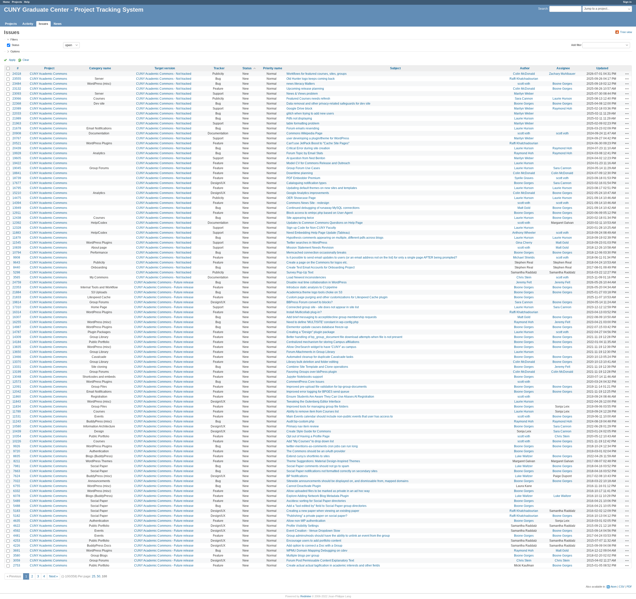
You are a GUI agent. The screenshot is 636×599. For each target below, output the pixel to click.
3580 (16, 555)
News (58, 24)
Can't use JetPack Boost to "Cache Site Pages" (317, 143)
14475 (16, 198)
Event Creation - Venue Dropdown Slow (313, 530)
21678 (16, 128)
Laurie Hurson (562, 98)
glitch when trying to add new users (310, 113)
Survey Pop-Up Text (299, 272)
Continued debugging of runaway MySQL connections (322, 208)
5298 (16, 272)
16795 (16, 188)
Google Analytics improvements (307, 193)
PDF (629, 586)
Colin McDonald (524, 73)
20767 (16, 138)
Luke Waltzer (524, 456)
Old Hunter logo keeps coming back (310, 78)
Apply (12, 59)
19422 (16, 163)
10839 (16, 247)
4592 (16, 530)
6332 (16, 491)
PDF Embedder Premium (303, 178)
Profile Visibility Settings (302, 525)
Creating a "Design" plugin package (310, 332)
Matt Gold (523, 208)
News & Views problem (302, 93)
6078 (16, 496)
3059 (16, 560)
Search (543, 8)
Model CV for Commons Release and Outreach (318, 163)
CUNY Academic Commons (48, 73)
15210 (16, 193)
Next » (53, 576)
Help (27, 1)
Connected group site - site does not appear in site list (322, 307)
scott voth (523, 83)
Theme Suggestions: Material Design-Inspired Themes (323, 461)
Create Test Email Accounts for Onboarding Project (320, 267)
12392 (16, 223)
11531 (16, 416)
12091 (16, 386)
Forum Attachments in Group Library (310, 352)
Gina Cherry (524, 242)
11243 (16, 421)
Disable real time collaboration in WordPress (316, 282)
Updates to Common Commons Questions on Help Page (324, 223)
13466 (16, 357)
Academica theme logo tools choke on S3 (314, 292)
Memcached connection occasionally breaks (316, 252)
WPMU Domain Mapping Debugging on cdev (316, 550)
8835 (16, 456)
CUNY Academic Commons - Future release (164, 282)
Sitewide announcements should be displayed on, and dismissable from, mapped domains (347, 481)
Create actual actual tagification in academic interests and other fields (333, 565)
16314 (16, 312)
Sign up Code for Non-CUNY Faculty (311, 227)
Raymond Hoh (562, 108)
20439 (16, 148)
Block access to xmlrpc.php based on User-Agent (319, 213)
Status (15, 44)
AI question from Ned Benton (305, 158)
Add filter (576, 44)
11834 (16, 406)
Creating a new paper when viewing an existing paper (322, 511)
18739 (16, 178)
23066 (16, 98)
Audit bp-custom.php (300, 421)
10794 (16, 252)
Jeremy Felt (524, 282)
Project (49, 68)
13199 (16, 372)
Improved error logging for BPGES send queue (317, 391)
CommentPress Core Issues (305, 381)
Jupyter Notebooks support (304, 376)
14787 (16, 332)
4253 (16, 540)
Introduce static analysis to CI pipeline (311, 287)
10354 (16, 436)
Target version (165, 68)
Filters (14, 39)
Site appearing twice (300, 218)
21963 (16, 123)
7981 (16, 466)
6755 (16, 486)
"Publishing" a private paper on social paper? (316, 516)
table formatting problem (302, 123)
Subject (395, 68)
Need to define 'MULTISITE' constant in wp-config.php (322, 322)
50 (98, 576)
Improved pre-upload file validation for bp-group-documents (326, 386)
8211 (16, 461)
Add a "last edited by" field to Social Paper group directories (326, 506)
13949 (16, 208)
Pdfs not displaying (299, 118)
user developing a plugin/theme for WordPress (317, 138)
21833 (16, 297)
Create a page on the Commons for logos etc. (317, 262)
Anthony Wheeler (524, 232)
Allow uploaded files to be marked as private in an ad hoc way (328, 491)
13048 (16, 376)
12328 (16, 227)
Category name (100, 68)
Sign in (627, 1)
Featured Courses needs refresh (308, 98)
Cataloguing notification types (306, 183)
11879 (16, 237)
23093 (16, 93)
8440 (16, 267)
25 (93, 576)
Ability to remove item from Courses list (312, 411)
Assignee (563, 68)
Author (525, 68)
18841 (16, 173)
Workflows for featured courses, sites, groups (316, 73)
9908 (16, 257)
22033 (16, 113)
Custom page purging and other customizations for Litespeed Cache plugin (337, 297)
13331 (16, 367)
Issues (43, 24)
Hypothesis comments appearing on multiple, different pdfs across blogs (334, 237)
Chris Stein (524, 277)
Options (15, 51)
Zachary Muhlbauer (562, 73)
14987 (16, 327)
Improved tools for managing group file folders (317, 406)
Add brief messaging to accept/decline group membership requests (331, 317)
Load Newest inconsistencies (306, 277)
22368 (16, 103)
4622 (16, 525)
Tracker (219, 68)
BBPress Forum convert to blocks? (309, 302)
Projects (17, 1)
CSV (621, 586)
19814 (16, 302)
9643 (16, 262)
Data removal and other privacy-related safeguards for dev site (328, 103)
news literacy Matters (300, 83)
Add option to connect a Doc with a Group (314, 545)
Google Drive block (299, 108)
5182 (16, 516)
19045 (16, 168)
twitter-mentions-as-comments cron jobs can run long (322, 446)
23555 (16, 78)
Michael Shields (524, 257)
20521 (16, 143)
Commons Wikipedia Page (304, 133)
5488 (16, 506)
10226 (16, 441)
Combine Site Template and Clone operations (317, 367)
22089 (16, 108)
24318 (16, 73)
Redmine (305, 596)
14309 (16, 337)
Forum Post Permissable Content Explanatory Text (320, 560)
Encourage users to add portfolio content (313, 540)
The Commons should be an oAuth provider (315, 451)
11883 (16, 232)
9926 (16, 446)
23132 (16, 88)
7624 (16, 476)
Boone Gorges (562, 83)
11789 (16, 411)
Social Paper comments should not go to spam (317, 466)
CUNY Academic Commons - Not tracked (163, 73)
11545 (16, 242)
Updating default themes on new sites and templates (321, 188)
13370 (16, 362)
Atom (613, 586)
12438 (16, 218)
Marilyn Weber (524, 93)
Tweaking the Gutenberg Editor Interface (313, 401)
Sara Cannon (524, 98)
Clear (26, 59)
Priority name (272, 68)
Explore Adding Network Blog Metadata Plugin (317, 496)
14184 (16, 342)
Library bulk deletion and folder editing (312, 362)
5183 (16, 511)
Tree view (626, 32)
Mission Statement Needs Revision (310, 247)
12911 (16, 213)
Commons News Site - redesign (307, 203)
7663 (16, 471)
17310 (16, 307)
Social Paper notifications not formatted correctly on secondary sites (331, 471)
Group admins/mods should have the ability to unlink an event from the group (338, 535)
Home (6, 1)
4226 (16, 545)
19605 (16, 158)
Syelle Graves (524, 178)
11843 (16, 401)
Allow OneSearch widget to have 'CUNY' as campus (321, 347)
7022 (16, 481)
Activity (27, 24)
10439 (16, 431)
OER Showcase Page (301, 198)
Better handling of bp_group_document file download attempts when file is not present (344, 337)
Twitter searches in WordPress (306, 242)
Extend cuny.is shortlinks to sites (308, 456)
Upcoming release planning (305, 88)
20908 (16, 133)
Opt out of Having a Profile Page (308, 436)
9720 (16, 451)
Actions (627, 74)
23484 (16, 83)
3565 (16, 277)
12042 (16, 391)
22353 (16, 287)
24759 (16, 282)
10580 (16, 426)
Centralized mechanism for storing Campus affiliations (322, 342)
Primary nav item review (302, 426)
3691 (16, 550)
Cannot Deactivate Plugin (303, 486)
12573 (16, 381)
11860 (16, 396)
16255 (16, 322)
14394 (16, 203)
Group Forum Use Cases (303, 168)
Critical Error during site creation (308, 148)
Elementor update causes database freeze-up (317, 327)
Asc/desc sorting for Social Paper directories (316, 501)
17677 (16, 183)
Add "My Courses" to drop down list (310, 441)
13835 (16, 347)
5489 (16, 501)
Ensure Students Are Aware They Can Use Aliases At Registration (330, 396)
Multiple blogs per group (302, 555)
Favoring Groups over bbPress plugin (311, 372)
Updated (602, 68)
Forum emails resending (302, 128)
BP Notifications (297, 476)
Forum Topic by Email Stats (304, 153)
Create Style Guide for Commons (308, 431)
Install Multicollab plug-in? (304, 312)
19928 (16, 153)
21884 (16, 292)
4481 (16, 535)
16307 (16, 317)
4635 (16, 521)
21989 (16, 118)
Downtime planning (299, 173)
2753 (16, 565)
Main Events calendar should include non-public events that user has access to (339, 416)
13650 (16, 352)
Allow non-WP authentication (305, 521)
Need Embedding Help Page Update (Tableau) (318, 232)
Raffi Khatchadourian (524, 78)
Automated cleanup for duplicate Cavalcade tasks (319, 357)
